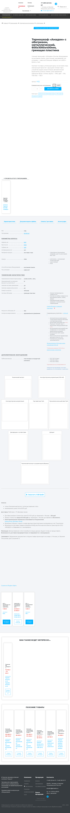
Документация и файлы (28, 221)
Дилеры (30, 2)
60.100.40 (26, 233)
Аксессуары (62, 221)
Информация (31, 6)
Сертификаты (21, 6)
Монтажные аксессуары (58, 14)
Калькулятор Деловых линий (13, 521)
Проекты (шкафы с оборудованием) (24, 14)
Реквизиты (27, 781)
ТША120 (34, 96)
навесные (51, 93)
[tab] (10, 221)
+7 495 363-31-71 (61, 780)
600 (25, 242)
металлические (43, 93)
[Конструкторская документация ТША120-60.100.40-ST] (15, 412)
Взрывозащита (7, 17)
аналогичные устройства (54, 350)
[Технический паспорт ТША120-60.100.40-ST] (18, 388)
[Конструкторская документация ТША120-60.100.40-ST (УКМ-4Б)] (52, 388)
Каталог (37, 781)
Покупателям (25, 10)
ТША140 (40, 96)
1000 (25, 245)
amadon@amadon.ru (48, 10)
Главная (5, 23)
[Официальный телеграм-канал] (55, 4)
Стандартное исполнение (27, 23)
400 (25, 247)
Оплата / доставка (47, 221)
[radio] (54, 85)
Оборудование (43, 14)
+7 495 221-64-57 (46, 4)
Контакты (20, 2)
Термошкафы (6, 14)
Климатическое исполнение (41, 85)
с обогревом (39, 23)
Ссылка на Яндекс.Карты (8, 585)
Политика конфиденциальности (29, 791)
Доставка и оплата (40, 786)
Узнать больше (18, 622)
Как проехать (29, 786)
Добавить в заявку (53, 88)
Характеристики (9, 221)
